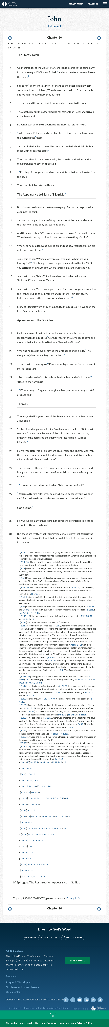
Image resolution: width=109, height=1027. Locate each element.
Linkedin (86, 999)
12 (69, 43)
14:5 (27, 679)
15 (82, 43)
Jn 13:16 (30, 711)
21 (18, 47)
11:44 (29, 780)
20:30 (23, 746)
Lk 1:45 (36, 864)
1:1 (29, 858)
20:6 (23, 597)
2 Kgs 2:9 (48, 657)
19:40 (36, 780)
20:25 (24, 846)
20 (42, 816)
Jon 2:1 (30, 613)
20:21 (23, 705)
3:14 (30, 876)
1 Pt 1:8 (44, 864)
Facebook (72, 999)
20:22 (23, 717)
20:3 (23, 587)
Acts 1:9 (31, 810)
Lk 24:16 (48, 798)
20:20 (23, 698)
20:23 (23, 730)
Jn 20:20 (89, 692)
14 (78, 43)
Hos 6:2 (22, 613)
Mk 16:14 (33, 683)
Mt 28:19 (62, 714)
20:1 (23, 552)
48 (64, 828)
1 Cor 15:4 (27, 609)
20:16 (23, 622)
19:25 (29, 768)
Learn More (77, 960)
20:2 (23, 578)
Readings (93, 4)
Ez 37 (80, 724)
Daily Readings (31, 937)
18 (96, 43)
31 (27, 552)
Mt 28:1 (34, 762)
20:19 (23, 676)
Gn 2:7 (48, 717)
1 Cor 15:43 (58, 798)
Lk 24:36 (62, 816)
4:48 (30, 864)
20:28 (23, 737)
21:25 (30, 870)
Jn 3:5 (60, 670)
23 (88, 679)
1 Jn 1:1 (31, 846)
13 (73, 43)
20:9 (23, 606)
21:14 (31, 852)
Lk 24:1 (58, 762)
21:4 (30, 798)
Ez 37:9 (39, 834)
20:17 (23, 625)
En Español (54, 26)
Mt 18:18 (63, 733)
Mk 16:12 (38, 798)
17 (92, 43)
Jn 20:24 (63, 686)
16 (87, 43)
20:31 (24, 876)
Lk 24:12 (75, 587)
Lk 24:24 (35, 594)
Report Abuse (76, 4)
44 (66, 798)
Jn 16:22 (30, 695)
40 (54, 698)
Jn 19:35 (59, 759)
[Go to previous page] (11, 38)
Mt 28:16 (35, 816)
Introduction (17, 43)
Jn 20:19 (82, 679)
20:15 (24, 804)
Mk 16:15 (81, 714)
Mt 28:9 (56, 625)
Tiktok (100, 999)
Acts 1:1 (74, 644)
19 (9, 47)
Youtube (79, 999)
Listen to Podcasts (52, 937)
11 (64, 43)
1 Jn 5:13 (40, 876)
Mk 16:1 (47, 762)
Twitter (66, 999)
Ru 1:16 (51, 660)
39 (26, 683)
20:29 (23, 743)
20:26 (24, 852)
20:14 (24, 798)
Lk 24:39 (48, 698)
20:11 (23, 616)
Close (53, 1013)
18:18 (41, 840)
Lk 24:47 (72, 714)
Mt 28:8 (85, 616)
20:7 (23, 780)
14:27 (30, 822)
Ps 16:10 (90, 609)
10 (59, 43)
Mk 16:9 (26, 619)
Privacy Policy (74, 898)
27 (38, 786)
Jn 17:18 (31, 708)
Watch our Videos (75, 937)
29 (28, 676)
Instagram (93, 999)
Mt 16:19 (54, 733)
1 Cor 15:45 (49, 834)
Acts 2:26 (31, 786)
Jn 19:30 (70, 727)
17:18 (30, 828)
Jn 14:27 (56, 692)
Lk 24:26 (90, 606)
